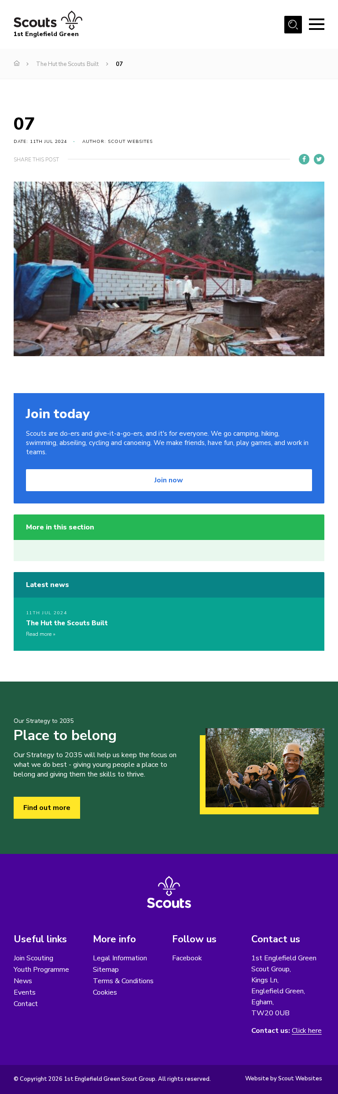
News (23, 981)
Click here (307, 1031)
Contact (26, 1004)
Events (25, 992)
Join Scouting (33, 958)
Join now (168, 480)
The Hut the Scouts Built (67, 64)
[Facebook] (304, 159)
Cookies (105, 992)
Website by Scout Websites (283, 1079)
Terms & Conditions (123, 981)
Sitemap (106, 969)
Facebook (187, 958)
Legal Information (120, 958)
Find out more (46, 808)
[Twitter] (319, 159)
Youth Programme (41, 969)
